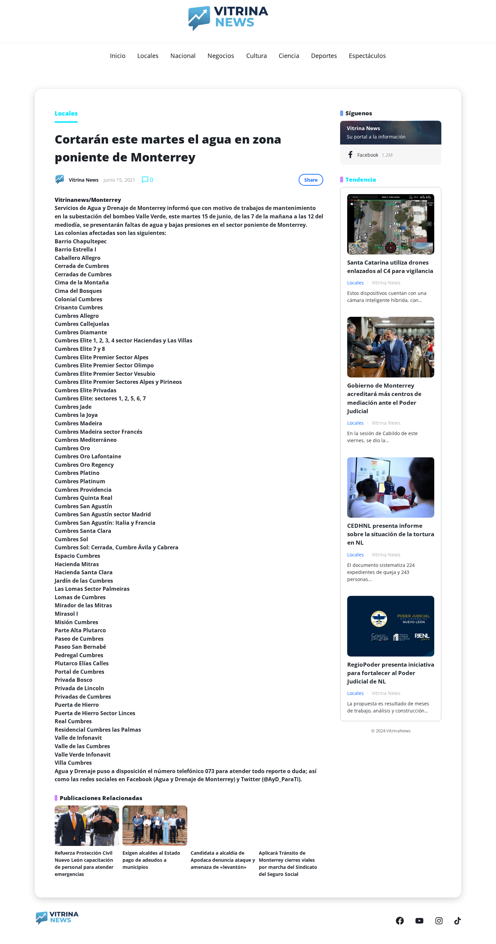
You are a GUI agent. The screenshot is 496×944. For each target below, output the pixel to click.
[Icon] (400, 921)
